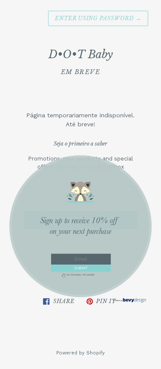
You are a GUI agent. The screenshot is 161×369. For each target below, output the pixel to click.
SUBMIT (81, 268)
